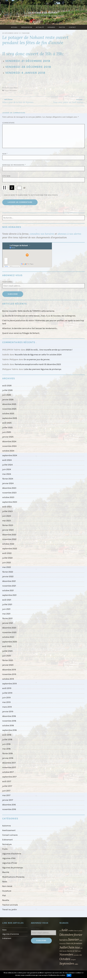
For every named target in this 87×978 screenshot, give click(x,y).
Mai (77, 947)
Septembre (66, 963)
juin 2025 (6, 432)
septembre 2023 (9, 502)
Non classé (7, 886)
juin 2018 (6, 744)
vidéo (76, 964)
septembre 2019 (9, 683)
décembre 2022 (9, 534)
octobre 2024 (8, 451)
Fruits (5, 849)
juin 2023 (6, 516)
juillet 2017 (7, 786)
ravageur (73, 959)
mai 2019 (6, 702)
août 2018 (6, 735)
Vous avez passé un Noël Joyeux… (69, 101)
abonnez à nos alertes (69, 233)
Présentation (26, 27)
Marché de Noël (72, 951)
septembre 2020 (9, 641)
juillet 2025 (7, 427)
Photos (62, 27)
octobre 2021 (8, 590)
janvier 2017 (7, 800)
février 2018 (7, 753)
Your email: (7, 282)
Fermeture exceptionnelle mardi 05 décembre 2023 (38, 364)
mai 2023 (6, 520)
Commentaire (8, 123)
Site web (6, 176)
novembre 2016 (9, 809)
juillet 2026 (7, 390)
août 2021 (6, 600)
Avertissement (9, 830)
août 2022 (7, 553)
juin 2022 (6, 562)
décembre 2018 (9, 716)
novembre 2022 (9, 539)
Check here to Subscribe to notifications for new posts (31, 195)
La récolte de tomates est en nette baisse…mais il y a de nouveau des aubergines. (39, 315)
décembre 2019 (9, 669)
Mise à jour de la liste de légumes (17, 101)
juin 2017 (6, 790)
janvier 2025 (7, 437)
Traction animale (10, 905)
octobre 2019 (8, 679)
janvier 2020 (7, 665)
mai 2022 (6, 567)
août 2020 (7, 646)
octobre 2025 (8, 413)
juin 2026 (6, 395)
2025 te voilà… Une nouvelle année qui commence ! (49, 349)
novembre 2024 (9, 446)
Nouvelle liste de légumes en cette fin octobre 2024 (38, 354)
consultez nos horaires (42, 233)
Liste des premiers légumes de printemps (42, 369)
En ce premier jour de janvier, (37, 359)
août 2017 (6, 781)
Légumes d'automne (11, 853)
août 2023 (7, 506)
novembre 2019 (9, 674)
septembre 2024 (9, 455)
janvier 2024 (7, 483)
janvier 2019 (7, 711)
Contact (72, 27)
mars (79, 951)
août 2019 (6, 688)
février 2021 (7, 618)
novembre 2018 (9, 721)
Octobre (64, 959)
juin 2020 (6, 655)
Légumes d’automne (10, 934)
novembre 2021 (9, 586)
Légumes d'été (8, 858)
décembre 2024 (9, 441)
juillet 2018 (7, 739)
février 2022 (7, 572)
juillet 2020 (7, 651)
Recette (5, 900)
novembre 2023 (9, 492)
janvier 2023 (7, 530)
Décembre (13, 90)
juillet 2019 (7, 693)
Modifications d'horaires (13, 877)
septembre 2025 (9, 418)
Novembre (66, 954)
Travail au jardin (9, 909)
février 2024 (7, 478)
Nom (5, 154)
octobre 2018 (8, 725)
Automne (6, 825)
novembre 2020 (9, 632)
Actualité (40, 27)
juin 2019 (6, 697)
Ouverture (6, 891)
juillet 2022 (7, 558)
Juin (71, 947)
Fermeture (7, 844)
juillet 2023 (7, 511)
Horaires (51, 27)
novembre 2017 (9, 767)
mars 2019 (7, 707)
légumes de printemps (12, 867)
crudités (71, 931)
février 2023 (7, 525)
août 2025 (7, 423)
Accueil (14, 27)
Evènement (7, 839)
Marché (5, 872)
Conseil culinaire (10, 835)
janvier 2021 (7, 623)
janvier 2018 (7, 758)
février (78, 935)
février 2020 (7, 660)
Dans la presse (78, 930)
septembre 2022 (9, 548)
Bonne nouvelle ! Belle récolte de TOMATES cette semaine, (28, 311)
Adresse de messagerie (14, 165)
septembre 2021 (9, 595)
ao (60, 930)
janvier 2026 (7, 399)
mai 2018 (6, 749)
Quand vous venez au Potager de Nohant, (21, 333)
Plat (4, 895)
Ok (69, 975)
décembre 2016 (9, 804)
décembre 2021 (9, 581)
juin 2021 (6, 609)
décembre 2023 (9, 488)
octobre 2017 (8, 772)
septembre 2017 (9, 776)
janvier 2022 (7, 576)
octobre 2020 (8, 637)
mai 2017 (6, 795)
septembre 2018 (9, 730)
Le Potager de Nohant (43, 12)
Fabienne (26, 33)
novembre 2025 (9, 409)
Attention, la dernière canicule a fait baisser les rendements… (30, 328)
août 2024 (7, 460)
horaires (63, 939)
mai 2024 (6, 474)
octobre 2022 (8, 544)
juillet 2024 (7, 465)
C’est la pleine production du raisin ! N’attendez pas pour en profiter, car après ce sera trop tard (43, 322)
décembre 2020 (9, 627)
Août (64, 930)
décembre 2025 (9, 404)
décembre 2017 (9, 763)
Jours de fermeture (74, 943)
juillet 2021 (7, 604)
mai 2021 (6, 614)
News (16, 88)
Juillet (63, 947)
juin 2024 (6, 469)
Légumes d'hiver (9, 863)
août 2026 (7, 385)
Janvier (73, 939)
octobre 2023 (8, 497)
